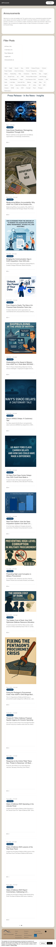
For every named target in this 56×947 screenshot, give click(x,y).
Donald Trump (11, 76)
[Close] (54, 943)
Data (40, 73)
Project (21, 79)
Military (6, 73)
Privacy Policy (14, 945)
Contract (44, 68)
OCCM (27, 68)
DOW (22, 88)
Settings (43, 943)
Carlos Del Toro (21, 82)
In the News (10, 127)
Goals (5, 82)
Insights (45, 73)
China (11, 85)
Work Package (43, 76)
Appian (6, 85)
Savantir (16, 68)
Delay (40, 82)
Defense (29, 82)
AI (4, 76)
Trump (5, 79)
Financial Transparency (31, 71)
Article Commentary (19, 71)
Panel (34, 88)
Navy (22, 68)
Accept (49, 943)
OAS (5, 68)
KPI (29, 85)
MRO (44, 85)
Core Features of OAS (31, 79)
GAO (47, 79)
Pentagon (40, 88)
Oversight (28, 88)
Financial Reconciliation (31, 76)
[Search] (38, 2)
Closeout (6, 88)
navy (17, 88)
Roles (20, 73)
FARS (22, 76)
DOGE (12, 88)
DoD (40, 85)
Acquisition (40, 79)
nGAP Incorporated (5, 2)
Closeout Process (35, 68)
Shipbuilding (13, 73)
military (34, 85)
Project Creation (8, 71)
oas (18, 76)
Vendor (41, 71)
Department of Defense (20, 85)
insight (35, 82)
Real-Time (34, 73)
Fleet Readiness (13, 79)
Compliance (26, 73)
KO (45, 82)
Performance (7, 90)
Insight (10, 68)
